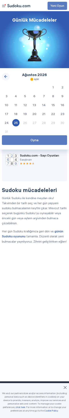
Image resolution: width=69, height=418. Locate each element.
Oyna (34, 140)
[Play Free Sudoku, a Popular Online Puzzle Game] (18, 5)
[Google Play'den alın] (18, 173)
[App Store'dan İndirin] (44, 173)
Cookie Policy (51, 410)
